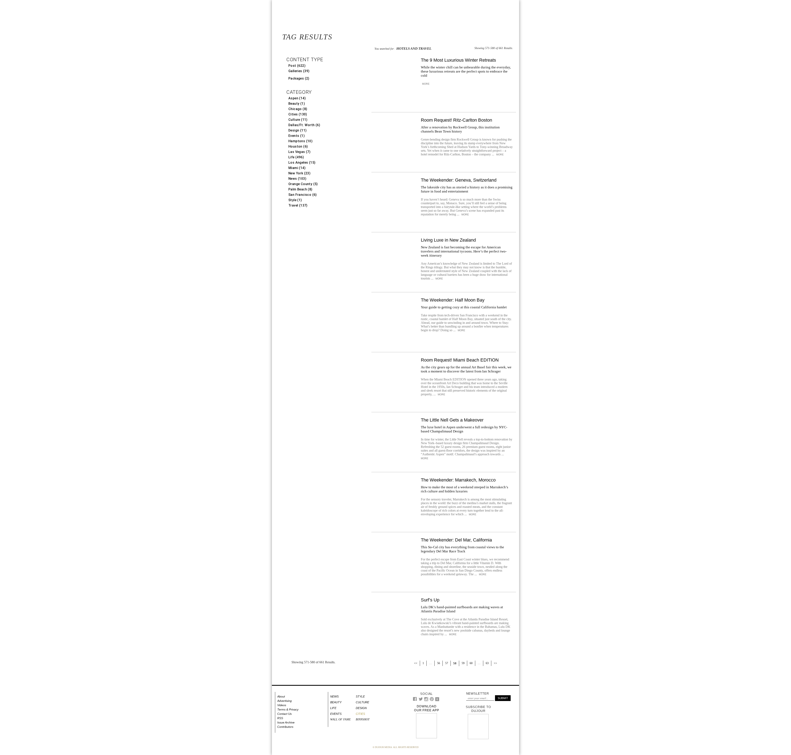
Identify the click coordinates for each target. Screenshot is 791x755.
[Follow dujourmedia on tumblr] (437, 700)
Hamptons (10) (300, 141)
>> (495, 663)
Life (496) (296, 157)
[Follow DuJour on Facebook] (415, 700)
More (425, 83)
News (334, 696)
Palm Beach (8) (300, 189)
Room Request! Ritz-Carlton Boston (456, 120)
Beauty (336, 702)
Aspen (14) (297, 98)
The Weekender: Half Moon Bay (452, 300)
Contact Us (284, 713)
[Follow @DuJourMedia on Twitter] (421, 700)
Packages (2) (298, 78)
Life (333, 708)
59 (463, 663)
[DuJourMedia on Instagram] (426, 700)
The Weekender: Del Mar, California (456, 539)
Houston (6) (298, 146)
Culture (362, 702)
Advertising (284, 700)
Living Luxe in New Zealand (448, 240)
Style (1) (295, 200)
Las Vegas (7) (299, 152)
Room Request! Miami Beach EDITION (460, 360)
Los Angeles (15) (301, 162)
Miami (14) (296, 168)
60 (471, 663)
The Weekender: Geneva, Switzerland (458, 180)
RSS (280, 718)
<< (415, 663)
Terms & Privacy (287, 709)
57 (446, 663)
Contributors (285, 726)
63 (487, 663)
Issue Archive (286, 722)
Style (360, 696)
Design (361, 708)
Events (336, 713)
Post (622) (296, 66)
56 (438, 663)
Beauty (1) (296, 104)
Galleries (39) (299, 71)
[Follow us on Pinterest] (431, 700)
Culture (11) (298, 120)
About (281, 696)
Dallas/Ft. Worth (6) (304, 125)
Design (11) (297, 130)
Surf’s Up (430, 599)
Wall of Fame (340, 719)
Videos (281, 705)
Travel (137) (298, 205)
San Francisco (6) (302, 195)
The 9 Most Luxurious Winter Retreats (458, 60)
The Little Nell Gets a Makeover (452, 420)
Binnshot (363, 719)
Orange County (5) (303, 184)
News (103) (297, 179)
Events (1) (296, 136)
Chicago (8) (297, 109)
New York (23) (299, 173)
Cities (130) (297, 114)
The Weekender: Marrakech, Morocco (458, 480)
